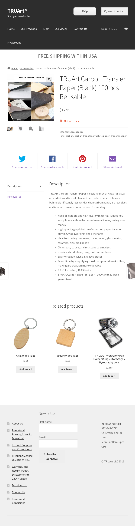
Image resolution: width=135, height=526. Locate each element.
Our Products (29, 29)
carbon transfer (83, 135)
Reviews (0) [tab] (14, 196)
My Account (14, 42)
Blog (46, 29)
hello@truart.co (111, 423)
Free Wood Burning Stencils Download (22, 434)
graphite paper (101, 135)
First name (45, 421)
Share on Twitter (22, 167)
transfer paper (119, 135)
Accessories (27, 68)
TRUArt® (17, 10)
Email (42, 437)
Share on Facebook (52, 167)
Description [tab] (14, 186)
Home (11, 29)
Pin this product (82, 167)
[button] (49, 79)
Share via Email (113, 167)
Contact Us (80, 29)
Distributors (19, 485)
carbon (69, 135)
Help (85, 11)
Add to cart (26, 369)
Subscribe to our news (52, 456)
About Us (17, 423)
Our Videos (61, 29)
